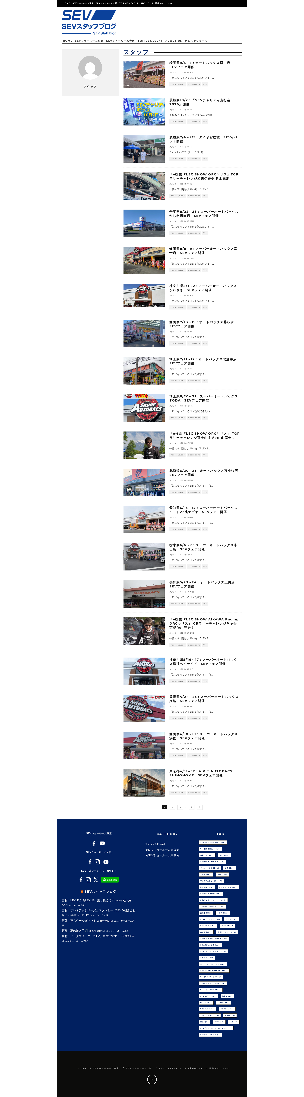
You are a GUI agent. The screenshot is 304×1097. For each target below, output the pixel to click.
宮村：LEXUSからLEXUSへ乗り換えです (88, 900)
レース (232, 919)
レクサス (224, 1002)
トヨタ (222, 913)
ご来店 (206, 874)
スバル (227, 925)
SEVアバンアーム (210, 977)
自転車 (205, 913)
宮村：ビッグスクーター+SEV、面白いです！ (91, 936)
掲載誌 (227, 996)
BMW (219, 1022)
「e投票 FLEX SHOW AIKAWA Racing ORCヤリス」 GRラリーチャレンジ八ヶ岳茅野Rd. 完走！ (204, 623)
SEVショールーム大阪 (106, 3)
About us (147, 3)
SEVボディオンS (210, 945)
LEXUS (206, 1002)
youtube (207, 1009)
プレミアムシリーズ (211, 881)
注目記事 (206, 887)
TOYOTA (227, 1009)
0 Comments (194, 84)
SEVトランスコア (210, 990)
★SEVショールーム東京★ (162, 855)
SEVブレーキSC (209, 1015)
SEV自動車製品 (210, 849)
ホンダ (206, 932)
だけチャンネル (228, 887)
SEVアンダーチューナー (213, 900)
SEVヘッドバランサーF (213, 983)
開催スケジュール (163, 3)
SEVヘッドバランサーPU (213, 938)
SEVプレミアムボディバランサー (216, 1028)
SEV (225, 855)
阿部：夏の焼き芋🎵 (75, 930)
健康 (230, 868)
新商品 (230, 1015)
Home (66, 3)
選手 (222, 874)
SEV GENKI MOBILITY (214, 970)
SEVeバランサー (210, 919)
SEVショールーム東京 (83, 3)
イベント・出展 (209, 868)
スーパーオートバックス (213, 964)
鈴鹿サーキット (227, 932)
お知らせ (207, 855)
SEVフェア (208, 925)
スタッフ (172, 72)
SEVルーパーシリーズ (212, 906)
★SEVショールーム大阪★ (162, 849)
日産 (234, 1022)
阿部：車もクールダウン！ (79, 920)
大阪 (204, 1022)
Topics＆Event (128, 3)
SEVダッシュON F (210, 1034)
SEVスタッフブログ (101, 891)
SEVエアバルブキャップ (213, 951)
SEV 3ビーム (208, 996)
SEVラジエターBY (211, 893)
